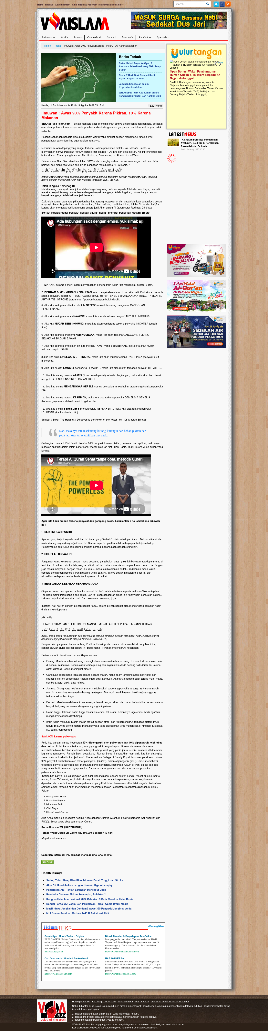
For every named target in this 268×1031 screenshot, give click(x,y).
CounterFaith (94, 37)
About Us (85, 1001)
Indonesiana (48, 37)
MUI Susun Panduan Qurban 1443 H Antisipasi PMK (77, 913)
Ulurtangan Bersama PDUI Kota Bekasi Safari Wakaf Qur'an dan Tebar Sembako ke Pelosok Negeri (195, 74)
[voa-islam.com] (74, 23)
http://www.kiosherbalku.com (58, 973)
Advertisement (62, 4)
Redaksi (49, 4)
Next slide (220, 64)
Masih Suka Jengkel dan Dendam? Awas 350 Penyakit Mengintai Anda (88, 908)
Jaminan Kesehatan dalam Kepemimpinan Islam (134, 85)
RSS (228, 4)
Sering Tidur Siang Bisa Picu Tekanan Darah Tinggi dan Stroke (84, 880)
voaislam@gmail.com (145, 1027)
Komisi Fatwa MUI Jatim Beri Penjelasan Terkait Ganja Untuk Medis (87, 904)
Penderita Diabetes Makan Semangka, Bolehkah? (76, 894)
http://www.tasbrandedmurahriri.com (122, 951)
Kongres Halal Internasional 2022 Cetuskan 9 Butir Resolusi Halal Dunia (89, 899)
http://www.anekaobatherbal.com (120, 973)
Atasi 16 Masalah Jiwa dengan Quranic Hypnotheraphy (79, 885)
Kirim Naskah (79, 4)
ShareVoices (145, 37)
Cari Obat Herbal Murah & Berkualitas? (66, 958)
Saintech (111, 37)
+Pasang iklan (156, 926)
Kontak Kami (109, 1001)
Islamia (78, 37)
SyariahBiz (163, 37)
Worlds (64, 37)
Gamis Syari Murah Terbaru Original (64, 936)
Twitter (216, 4)
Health (57, 45)
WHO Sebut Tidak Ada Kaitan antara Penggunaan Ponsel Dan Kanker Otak (140, 94)
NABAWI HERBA (114, 958)
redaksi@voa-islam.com (120, 1027)
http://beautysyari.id (54, 951)
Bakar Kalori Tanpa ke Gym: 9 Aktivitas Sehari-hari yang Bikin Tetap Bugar (140, 66)
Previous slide (216, 64)
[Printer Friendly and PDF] (47, 861)
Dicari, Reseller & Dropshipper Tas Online (128, 936)
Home (40, 4)
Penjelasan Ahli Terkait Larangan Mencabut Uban (76, 889)
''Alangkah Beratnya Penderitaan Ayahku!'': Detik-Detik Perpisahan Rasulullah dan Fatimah (200, 143)
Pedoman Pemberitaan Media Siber (105, 4)
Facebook (222, 4)
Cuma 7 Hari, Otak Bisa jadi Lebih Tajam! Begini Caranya (137, 76)
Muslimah (127, 37)
